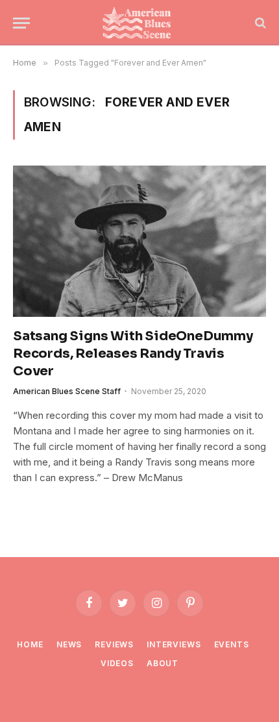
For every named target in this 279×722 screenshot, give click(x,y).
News (69, 644)
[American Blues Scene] (139, 22)
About (162, 663)
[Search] (259, 23)
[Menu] (21, 23)
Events (231, 644)
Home (30, 644)
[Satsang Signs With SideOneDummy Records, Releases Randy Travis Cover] (139, 241)
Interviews (173, 644)
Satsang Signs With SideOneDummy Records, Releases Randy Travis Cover (133, 353)
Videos (117, 663)
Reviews (114, 644)
